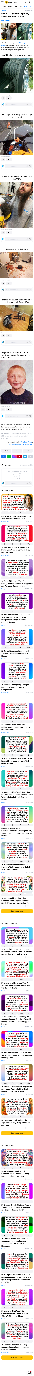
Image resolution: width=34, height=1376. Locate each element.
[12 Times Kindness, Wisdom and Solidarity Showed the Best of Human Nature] (17, 637)
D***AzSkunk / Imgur (26, 442)
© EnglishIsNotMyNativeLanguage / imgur (11, 95)
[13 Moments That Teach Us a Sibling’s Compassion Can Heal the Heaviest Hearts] (17, 711)
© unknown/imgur (5, 156)
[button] (6, 451)
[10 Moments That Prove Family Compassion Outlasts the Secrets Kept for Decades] (17, 1331)
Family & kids (5, 521)
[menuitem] (3, 6)
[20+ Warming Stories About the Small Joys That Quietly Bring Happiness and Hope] (17, 1106)
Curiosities (4, 10)
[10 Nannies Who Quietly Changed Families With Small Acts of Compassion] (17, 671)
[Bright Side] (11, 2)
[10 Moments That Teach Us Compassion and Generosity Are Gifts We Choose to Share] (17, 1297)
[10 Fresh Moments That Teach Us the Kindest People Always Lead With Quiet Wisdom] (17, 745)
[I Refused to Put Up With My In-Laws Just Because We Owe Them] (17, 502)
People (3, 625)
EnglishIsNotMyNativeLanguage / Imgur (20, 444)
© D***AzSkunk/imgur (6, 229)
